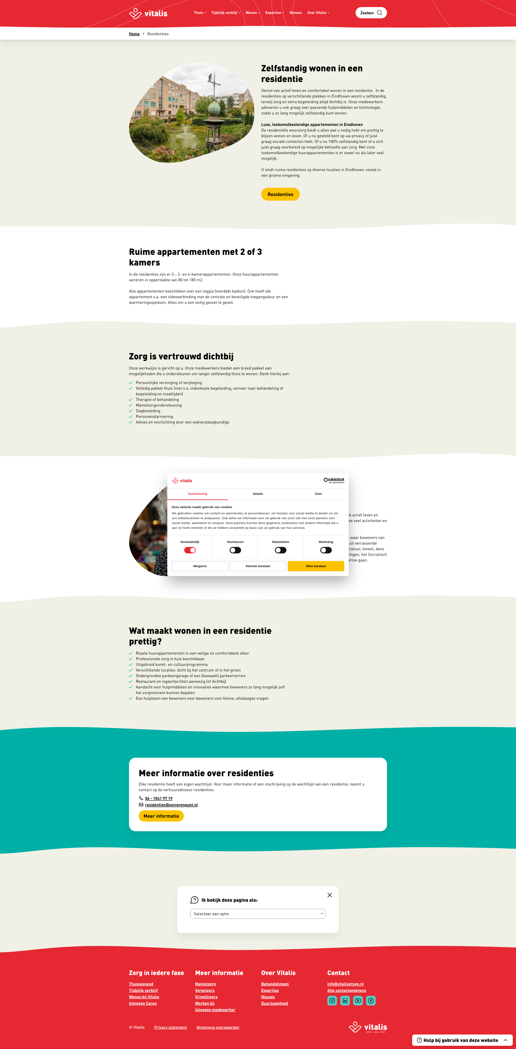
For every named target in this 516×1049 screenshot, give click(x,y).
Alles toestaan (316, 566)
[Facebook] (371, 1000)
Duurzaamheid (274, 1003)
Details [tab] (258, 494)
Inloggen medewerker (215, 1009)
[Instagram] (332, 1000)
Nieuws (296, 12)
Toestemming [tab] (197, 494)
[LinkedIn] (345, 1000)
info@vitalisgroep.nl (345, 983)
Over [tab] (318, 494)
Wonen (251, 12)
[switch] (235, 550)
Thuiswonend (141, 983)
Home (134, 33)
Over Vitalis (316, 12)
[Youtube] (358, 1000)
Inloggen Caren (143, 1003)
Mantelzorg (205, 983)
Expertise (273, 12)
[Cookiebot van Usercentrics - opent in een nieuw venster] (326, 481)
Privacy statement (170, 1027)
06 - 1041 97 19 (159, 798)
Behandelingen (275, 983)
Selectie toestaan (258, 566)
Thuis (198, 12)
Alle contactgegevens (346, 990)
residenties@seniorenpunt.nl (171, 804)
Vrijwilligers (206, 996)
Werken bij (205, 1003)
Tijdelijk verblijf (224, 12)
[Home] (148, 13)
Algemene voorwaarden (218, 1027)
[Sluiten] (329, 895)
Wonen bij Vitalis (144, 996)
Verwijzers (204, 990)
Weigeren (200, 566)
